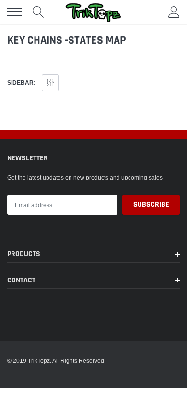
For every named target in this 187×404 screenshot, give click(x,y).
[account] (174, 11)
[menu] (14, 12)
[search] (38, 12)
